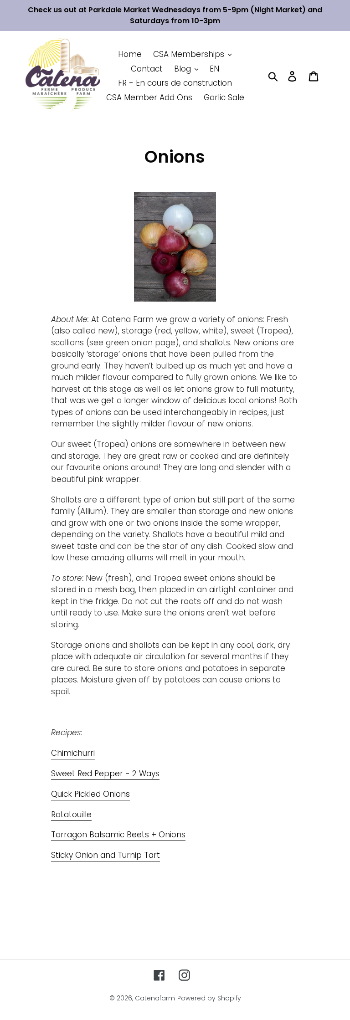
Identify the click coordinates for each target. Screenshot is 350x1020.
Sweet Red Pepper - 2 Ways (105, 773)
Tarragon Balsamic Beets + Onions (118, 834)
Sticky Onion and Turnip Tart (105, 855)
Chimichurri (73, 753)
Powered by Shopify (209, 998)
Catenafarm (155, 998)
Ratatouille (71, 814)
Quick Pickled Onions (90, 794)
